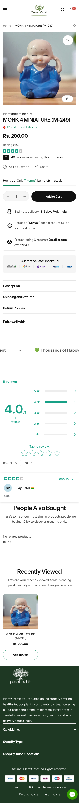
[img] (12, 151)
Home (7, 25)
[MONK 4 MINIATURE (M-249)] (20, 611)
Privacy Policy (50, 794)
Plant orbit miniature (17, 114)
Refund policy (28, 794)
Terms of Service (54, 787)
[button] (55, 391)
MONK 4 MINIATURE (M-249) (20, 636)
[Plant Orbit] (39, 9)
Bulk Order (33, 787)
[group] (39, 68)
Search (18, 787)
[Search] (62, 9)
